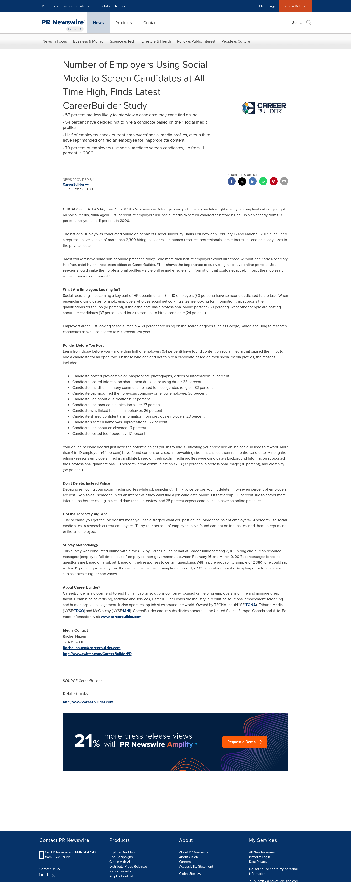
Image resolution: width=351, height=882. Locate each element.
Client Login (268, 6)
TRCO (79, 610)
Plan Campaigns (121, 856)
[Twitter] (53, 874)
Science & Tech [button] (122, 41)
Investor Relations (76, 6)
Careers (185, 861)
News (98, 23)
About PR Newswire (193, 852)
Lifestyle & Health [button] (156, 41)
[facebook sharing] (232, 182)
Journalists (102, 6)
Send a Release (295, 6)
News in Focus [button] (55, 41)
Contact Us (48, 868)
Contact (150, 23)
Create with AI (119, 861)
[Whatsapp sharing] (263, 182)
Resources (50, 6)
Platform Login (259, 856)
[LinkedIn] (41, 874)
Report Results (120, 871)
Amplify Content (121, 876)
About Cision (188, 856)
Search (298, 22)
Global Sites (188, 873)
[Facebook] (47, 874)
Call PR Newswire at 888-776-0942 (70, 852)
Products (123, 23)
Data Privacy (258, 861)
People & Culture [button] (236, 41)
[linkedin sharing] (253, 182)
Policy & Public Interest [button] (196, 41)
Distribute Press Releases (128, 866)
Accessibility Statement (196, 866)
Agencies (121, 6)
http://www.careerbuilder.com (88, 702)
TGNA (250, 604)
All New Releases (262, 852)
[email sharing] (284, 182)
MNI (126, 610)
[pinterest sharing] (274, 182)
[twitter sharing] (242, 182)
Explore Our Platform (124, 852)
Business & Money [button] (88, 41)
